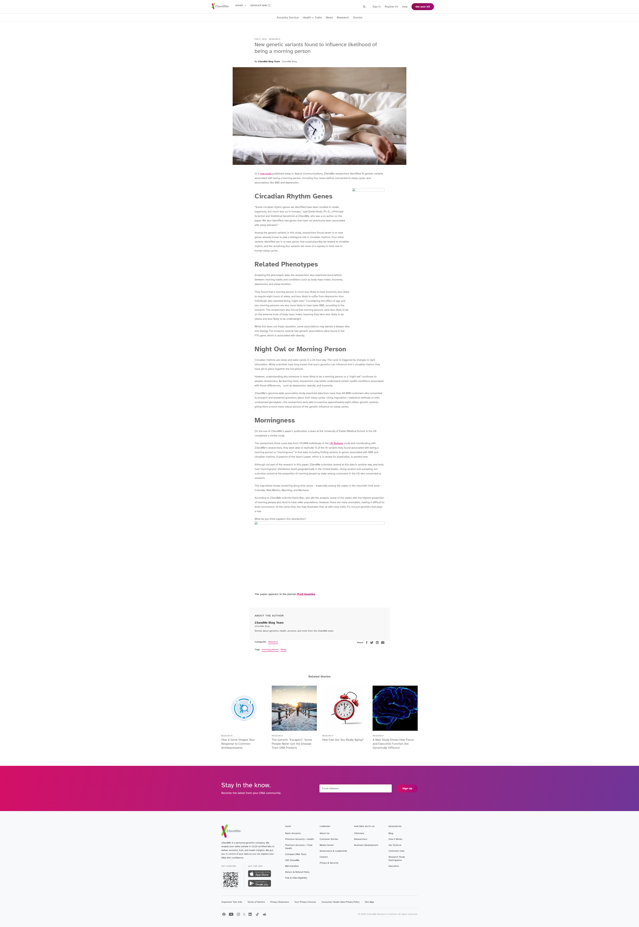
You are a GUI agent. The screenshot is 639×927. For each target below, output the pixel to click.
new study (266, 173)
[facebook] (366, 642)
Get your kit (423, 6)
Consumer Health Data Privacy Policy (340, 902)
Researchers (360, 839)
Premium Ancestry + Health (299, 839)
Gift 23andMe (292, 860)
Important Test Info (231, 902)
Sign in (377, 6)
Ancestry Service (288, 17)
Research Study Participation (397, 858)
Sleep (283, 649)
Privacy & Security (329, 862)
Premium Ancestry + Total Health (298, 847)
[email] (382, 642)
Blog (391, 833)
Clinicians (359, 833)
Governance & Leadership (333, 850)
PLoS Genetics (306, 594)
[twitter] (371, 642)
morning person (270, 649)
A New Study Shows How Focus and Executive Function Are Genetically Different (393, 744)
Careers (324, 856)
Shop (239, 5)
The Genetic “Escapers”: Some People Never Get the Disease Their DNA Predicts (292, 744)
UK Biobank (336, 443)
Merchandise (292, 866)
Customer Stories (329, 839)
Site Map (369, 902)
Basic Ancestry (293, 833)
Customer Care (396, 850)
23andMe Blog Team (269, 61)
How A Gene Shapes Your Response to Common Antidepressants (238, 744)
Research (343, 17)
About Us (324, 833)
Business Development (366, 845)
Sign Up (407, 788)
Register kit (391, 6)
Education (259, 5)
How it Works (395, 839)
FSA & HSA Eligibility (296, 877)
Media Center (327, 845)
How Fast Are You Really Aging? (343, 740)
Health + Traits (312, 17)
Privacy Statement (279, 902)
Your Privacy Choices (305, 902)
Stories (357, 17)
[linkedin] (377, 642)
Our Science (395, 845)
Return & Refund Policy (297, 872)
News (329, 17)
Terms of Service (256, 902)
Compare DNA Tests (295, 854)
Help (405, 6)
